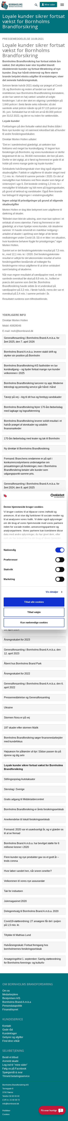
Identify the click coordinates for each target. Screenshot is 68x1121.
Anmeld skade (10, 1061)
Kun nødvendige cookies (34, 622)
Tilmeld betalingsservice (16, 1076)
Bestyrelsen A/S (11, 998)
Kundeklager (9, 1033)
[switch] (59, 559)
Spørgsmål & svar (12, 1072)
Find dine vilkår (11, 1041)
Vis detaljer (52, 592)
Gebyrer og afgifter (12, 1037)
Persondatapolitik (12, 1005)
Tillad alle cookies (34, 602)
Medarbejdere (10, 994)
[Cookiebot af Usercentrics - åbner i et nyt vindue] (50, 496)
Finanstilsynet (10, 1009)
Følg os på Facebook (14, 1068)
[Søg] (36, 5)
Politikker (6, 1111)
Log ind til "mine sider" (15, 1064)
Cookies (5, 1114)
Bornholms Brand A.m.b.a (16, 1002)
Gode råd (7, 1029)
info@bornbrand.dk (10, 1104)
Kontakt (6, 1026)
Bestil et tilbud (10, 1057)
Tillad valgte (34, 612)
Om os (6, 990)
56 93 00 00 (14, 1096)
